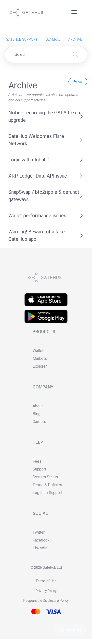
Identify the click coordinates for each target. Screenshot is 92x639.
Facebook (41, 540)
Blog (36, 413)
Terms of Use (46, 581)
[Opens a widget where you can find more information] (70, 630)
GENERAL (52, 39)
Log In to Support (47, 492)
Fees (37, 461)
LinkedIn (40, 548)
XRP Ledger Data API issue (37, 176)
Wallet (38, 350)
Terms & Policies (47, 484)
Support (39, 469)
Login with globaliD (29, 160)
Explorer (40, 366)
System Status (45, 477)
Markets (40, 358)
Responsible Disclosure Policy (46, 601)
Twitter (39, 532)
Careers (39, 421)
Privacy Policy (46, 591)
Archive (75, 39)
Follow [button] (78, 81)
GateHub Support (22, 39)
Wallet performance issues (37, 215)
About (38, 406)
